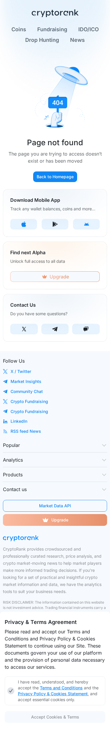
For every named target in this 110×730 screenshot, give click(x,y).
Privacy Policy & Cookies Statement (53, 693)
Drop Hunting (42, 40)
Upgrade (59, 519)
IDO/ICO (88, 29)
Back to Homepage (55, 176)
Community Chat (27, 391)
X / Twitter (21, 371)
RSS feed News (26, 431)
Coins (18, 29)
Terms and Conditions (61, 687)
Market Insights (26, 381)
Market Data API (55, 505)
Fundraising (52, 29)
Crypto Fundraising (29, 401)
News (77, 40)
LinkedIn (19, 421)
